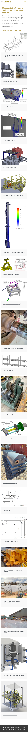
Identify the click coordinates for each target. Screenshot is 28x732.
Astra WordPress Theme (19, 729)
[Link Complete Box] (14, 47)
